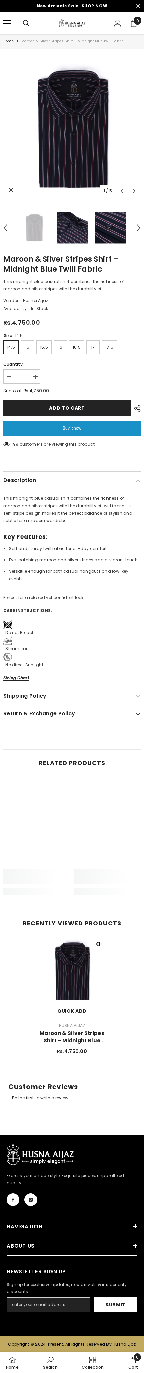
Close (138, 6)
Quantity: (13, 364)
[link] (36, 880)
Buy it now (72, 428)
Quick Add (72, 1011)
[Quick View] (99, 944)
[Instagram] (30, 1199)
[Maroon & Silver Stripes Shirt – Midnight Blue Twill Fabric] (72, 971)
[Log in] (117, 23)
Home (8, 41)
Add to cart (67, 408)
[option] (72, 128)
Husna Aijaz (35, 300)
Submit (115, 1304)
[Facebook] (13, 1199)
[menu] (7, 23)
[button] (122, 191)
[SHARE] (136, 408)
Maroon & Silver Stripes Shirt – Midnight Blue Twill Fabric (72, 1037)
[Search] (26, 23)
